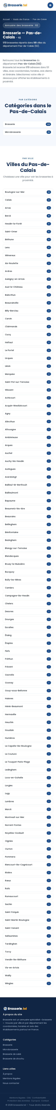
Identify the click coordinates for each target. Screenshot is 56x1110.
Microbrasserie (10, 1049)
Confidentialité (39, 1097)
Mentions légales (11, 1078)
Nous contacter (11, 1083)
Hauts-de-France (21, 19)
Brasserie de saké (12, 1054)
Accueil (6, 19)
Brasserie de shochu (13, 1058)
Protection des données (18, 1100)
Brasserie (17, 5)
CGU (29, 1097)
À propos (7, 1073)
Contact (45, 1100)
